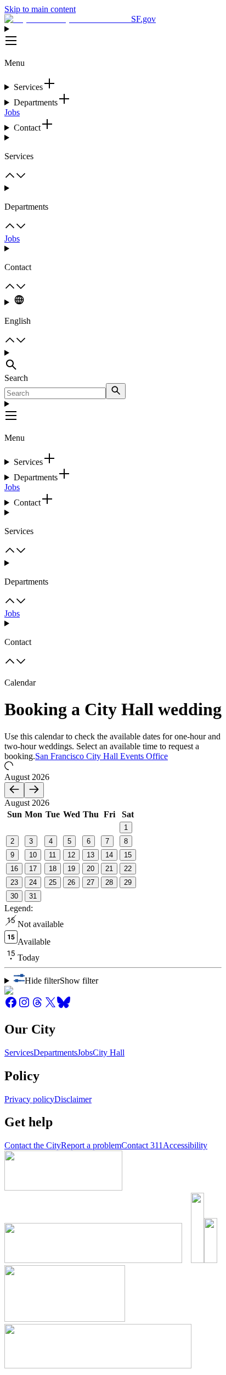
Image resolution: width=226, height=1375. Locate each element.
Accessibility (185, 1145)
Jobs (12, 112)
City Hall (109, 1052)
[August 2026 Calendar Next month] (34, 790)
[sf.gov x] (50, 1006)
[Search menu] (113, 360)
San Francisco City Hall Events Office (101, 756)
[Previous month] (14, 790)
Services (18, 1052)
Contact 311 (142, 1145)
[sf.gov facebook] (11, 1006)
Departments (55, 1052)
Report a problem (91, 1145)
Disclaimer (73, 1099)
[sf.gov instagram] (24, 1006)
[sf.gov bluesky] (63, 1006)
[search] (116, 391)
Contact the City (32, 1145)
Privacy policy (29, 1099)
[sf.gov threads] (37, 1006)
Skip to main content (40, 9)
